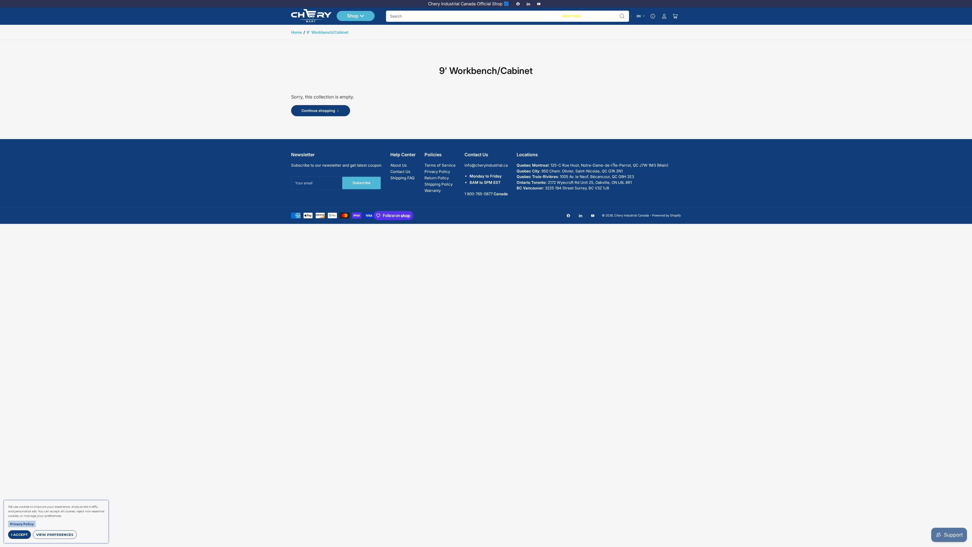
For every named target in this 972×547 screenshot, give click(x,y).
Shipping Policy (438, 184)
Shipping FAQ (402, 177)
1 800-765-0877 (478, 193)
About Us (398, 165)
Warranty (432, 190)
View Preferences (54, 535)
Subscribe (361, 183)
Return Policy (436, 177)
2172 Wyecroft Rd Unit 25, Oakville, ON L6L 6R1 (574, 182)
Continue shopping (318, 110)
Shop (352, 15)
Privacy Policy (437, 171)
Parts (591, 16)
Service (607, 16)
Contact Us (400, 171)
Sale (553, 16)
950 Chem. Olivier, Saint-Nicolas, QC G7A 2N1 (582, 171)
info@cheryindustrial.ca (486, 165)
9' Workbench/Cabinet (328, 32)
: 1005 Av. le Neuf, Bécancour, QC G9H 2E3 (575, 176)
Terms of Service (440, 165)
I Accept (19, 535)
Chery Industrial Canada (631, 215)
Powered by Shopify (666, 215)
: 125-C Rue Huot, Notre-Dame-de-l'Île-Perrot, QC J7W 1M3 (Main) (592, 165)
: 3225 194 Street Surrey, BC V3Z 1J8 (563, 188)
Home (296, 32)
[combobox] (507, 16)
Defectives (571, 16)
